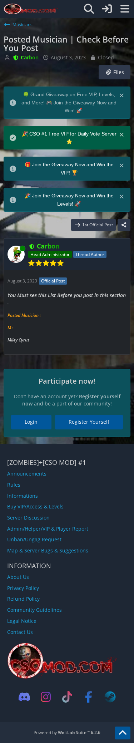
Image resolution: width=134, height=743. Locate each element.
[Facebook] (88, 697)
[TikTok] (67, 697)
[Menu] (125, 9)
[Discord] (24, 697)
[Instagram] (45, 697)
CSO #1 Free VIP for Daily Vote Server (72, 134)
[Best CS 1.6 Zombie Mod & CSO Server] (31, 9)
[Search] (89, 9)
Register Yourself (89, 421)
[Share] (124, 225)
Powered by (67, 732)
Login (31, 421)
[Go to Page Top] (122, 733)
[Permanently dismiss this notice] (122, 94)
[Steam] (110, 697)
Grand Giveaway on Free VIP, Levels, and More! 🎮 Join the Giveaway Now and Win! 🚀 (68, 102)
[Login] (107, 9)
